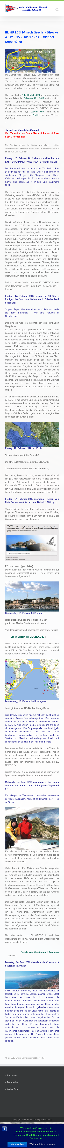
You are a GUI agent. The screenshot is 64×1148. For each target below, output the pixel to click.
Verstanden (17, 1144)
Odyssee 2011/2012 (34, 98)
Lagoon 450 (37, 111)
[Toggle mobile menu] (57, 6)
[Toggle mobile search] (57, 9)
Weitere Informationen (42, 1144)
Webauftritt (12, 1089)
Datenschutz (13, 1082)
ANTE (36, 115)
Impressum (12, 1075)
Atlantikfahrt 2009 (31, 95)
